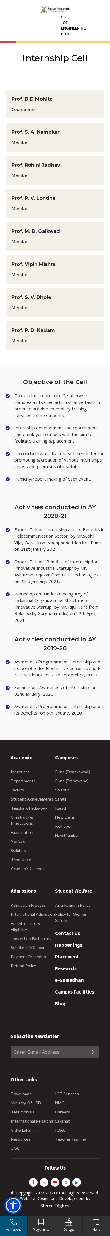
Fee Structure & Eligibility (25, 926)
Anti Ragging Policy (73, 905)
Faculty (17, 789)
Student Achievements (32, 798)
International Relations (32, 1120)
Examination (22, 832)
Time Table (21, 859)
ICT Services (67, 1093)
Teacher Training (70, 1139)
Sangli (60, 798)
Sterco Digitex (55, 1205)
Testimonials (22, 1111)
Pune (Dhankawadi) (72, 771)
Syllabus (18, 850)
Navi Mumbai (66, 835)
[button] (13, 1205)
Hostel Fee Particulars (31, 938)
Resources (21, 1139)
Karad (60, 807)
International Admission (33, 914)
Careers (62, 1111)
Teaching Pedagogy (29, 807)
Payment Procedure (29, 956)
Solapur (62, 789)
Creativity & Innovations (22, 820)
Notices (18, 841)
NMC (60, 1102)
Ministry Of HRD (26, 1102)
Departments (23, 780)
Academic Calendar (28, 868)
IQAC (60, 1129)
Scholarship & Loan (28, 947)
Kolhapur (63, 826)
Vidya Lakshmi (24, 1129)
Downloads (21, 1093)
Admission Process (28, 905)
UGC (15, 1148)
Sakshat (62, 1120)
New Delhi (64, 817)
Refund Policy (23, 965)
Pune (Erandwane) (72, 780)
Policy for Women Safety (71, 917)
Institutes (20, 771)
